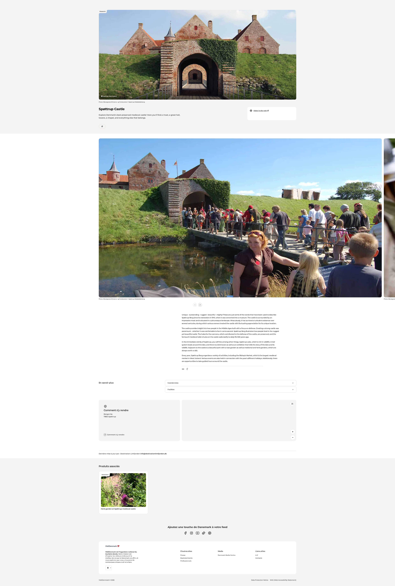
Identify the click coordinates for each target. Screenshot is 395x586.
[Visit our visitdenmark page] (197, 533)
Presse (182, 555)
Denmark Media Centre (226, 555)
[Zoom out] (292, 437)
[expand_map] (292, 403)
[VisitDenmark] (112, 546)
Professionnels (185, 561)
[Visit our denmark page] (185, 533)
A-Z (256, 555)
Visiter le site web (260, 111)
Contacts (258, 558)
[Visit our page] (191, 533)
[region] (239, 420)
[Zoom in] (292, 431)
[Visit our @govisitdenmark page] (203, 533)
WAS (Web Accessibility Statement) (283, 580)
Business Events (186, 558)
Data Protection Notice (259, 580)
